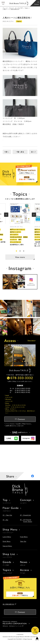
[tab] (16, 251)
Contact (36, 4)
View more (20, 257)
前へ (7, 152)
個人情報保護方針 (8, 604)
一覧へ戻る (20, 152)
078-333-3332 (21, 377)
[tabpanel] (20, 225)
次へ (32, 152)
